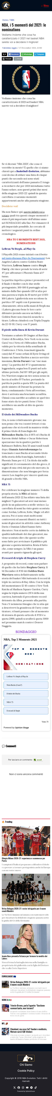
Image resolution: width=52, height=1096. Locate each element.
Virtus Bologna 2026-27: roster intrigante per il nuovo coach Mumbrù (30, 983)
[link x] (14, 1087)
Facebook (15, 54)
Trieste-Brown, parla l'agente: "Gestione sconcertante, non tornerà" (27, 1007)
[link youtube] (27, 1087)
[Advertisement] (26, 135)
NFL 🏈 (5, 1023)
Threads (8, 59)
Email (19, 59)
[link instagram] (23, 1087)
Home (5, 20)
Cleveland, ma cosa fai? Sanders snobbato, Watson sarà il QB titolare (28, 1030)
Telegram (40, 54)
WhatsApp (28, 54)
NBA (12, 20)
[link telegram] (31, 1087)
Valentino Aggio (9, 48)
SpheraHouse (30, 1091)
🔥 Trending (7, 821)
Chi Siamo (26, 1064)
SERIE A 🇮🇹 (6, 999)
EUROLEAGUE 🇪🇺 (9, 976)
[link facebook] (19, 1087)
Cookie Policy (26, 1070)
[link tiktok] (35, 1087)
